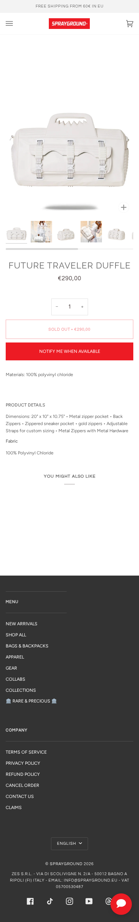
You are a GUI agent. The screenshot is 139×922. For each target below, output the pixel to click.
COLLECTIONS (21, 690)
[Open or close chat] (121, 904)
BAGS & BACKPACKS (27, 646)
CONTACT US (20, 796)
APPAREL (15, 657)
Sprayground (66, 864)
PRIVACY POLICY (23, 763)
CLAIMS (14, 807)
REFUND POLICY (23, 774)
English (67, 843)
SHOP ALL (16, 634)
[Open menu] (16, 23)
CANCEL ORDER (22, 785)
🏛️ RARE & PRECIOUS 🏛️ (31, 701)
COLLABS (15, 679)
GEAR (11, 668)
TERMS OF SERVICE (26, 752)
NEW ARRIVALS (21, 623)
